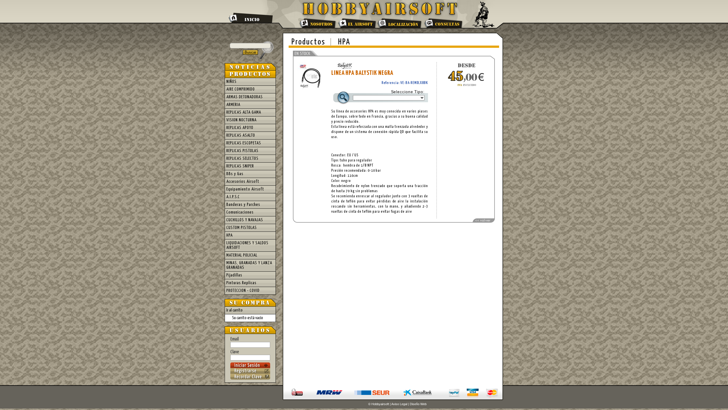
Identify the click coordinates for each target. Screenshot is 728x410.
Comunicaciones (240, 212)
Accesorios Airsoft (242, 181)
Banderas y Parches (243, 204)
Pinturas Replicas (241, 283)
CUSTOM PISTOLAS (241, 228)
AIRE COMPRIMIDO (240, 89)
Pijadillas (234, 275)
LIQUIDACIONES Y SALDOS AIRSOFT (247, 245)
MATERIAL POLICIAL (241, 255)
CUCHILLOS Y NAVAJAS (244, 220)
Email (234, 339)
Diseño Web (418, 404)
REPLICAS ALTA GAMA (243, 112)
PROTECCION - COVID (243, 290)
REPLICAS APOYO (239, 128)
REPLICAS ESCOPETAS (243, 143)
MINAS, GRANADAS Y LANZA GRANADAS (249, 265)
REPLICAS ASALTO (240, 135)
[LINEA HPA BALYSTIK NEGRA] (311, 89)
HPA (344, 42)
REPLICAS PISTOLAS (242, 151)
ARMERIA (233, 104)
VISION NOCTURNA (241, 120)
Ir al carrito (234, 310)
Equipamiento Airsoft (245, 189)
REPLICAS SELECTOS (242, 158)
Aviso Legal (399, 404)
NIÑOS (231, 81)
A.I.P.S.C (233, 197)
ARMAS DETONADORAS (244, 97)
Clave (234, 352)
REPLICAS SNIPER (240, 166)
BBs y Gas (234, 174)
